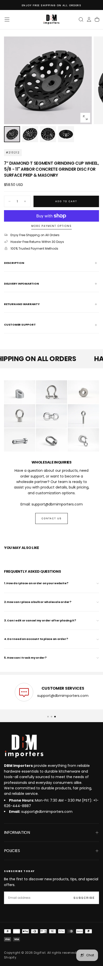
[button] (7, 19)
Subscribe (84, 898)
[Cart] (97, 19)
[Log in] (89, 19)
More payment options (51, 226)
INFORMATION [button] (17, 832)
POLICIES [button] (12, 851)
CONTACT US (52, 518)
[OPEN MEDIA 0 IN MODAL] (85, 118)
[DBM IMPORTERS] (24, 746)
